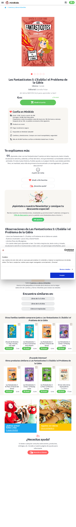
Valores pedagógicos (47, 428)
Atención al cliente (40, 452)
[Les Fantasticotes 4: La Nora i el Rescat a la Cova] (46, 374)
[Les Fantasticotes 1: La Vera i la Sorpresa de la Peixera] (29, 331)
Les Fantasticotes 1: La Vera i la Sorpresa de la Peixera (29, 343)
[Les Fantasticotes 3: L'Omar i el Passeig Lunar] (64, 331)
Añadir (10, 348)
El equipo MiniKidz (12, 430)
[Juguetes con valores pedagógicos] (55, 411)
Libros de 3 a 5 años (38, 298)
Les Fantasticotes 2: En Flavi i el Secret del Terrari (46, 343)
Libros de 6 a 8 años (38, 304)
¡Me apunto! (38, 219)
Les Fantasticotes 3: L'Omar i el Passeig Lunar (64, 343)
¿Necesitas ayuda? (40, 186)
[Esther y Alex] (21, 411)
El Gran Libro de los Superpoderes (64, 386)
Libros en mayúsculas (37, 309)
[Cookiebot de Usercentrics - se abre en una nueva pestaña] (66, 250)
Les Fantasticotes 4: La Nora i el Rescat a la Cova (46, 386)
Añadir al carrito (40, 102)
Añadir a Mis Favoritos (39, 180)
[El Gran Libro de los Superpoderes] (64, 374)
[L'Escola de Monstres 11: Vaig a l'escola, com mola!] (12, 331)
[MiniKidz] (5, 7)
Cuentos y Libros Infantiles (17, 7)
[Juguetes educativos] (12, 2)
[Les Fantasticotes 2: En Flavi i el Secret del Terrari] (46, 331)
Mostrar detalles (65, 269)
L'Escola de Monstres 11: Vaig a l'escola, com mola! (11, 343)
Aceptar (62, 275)
